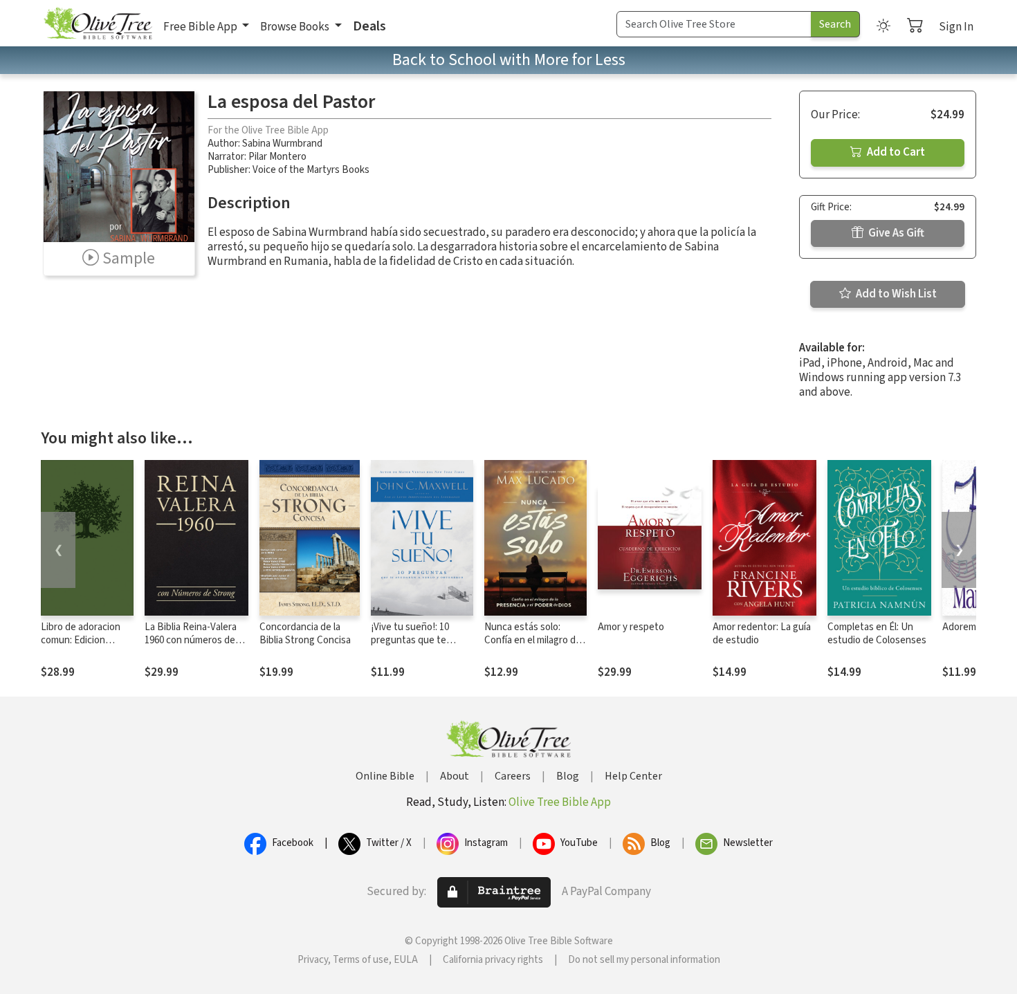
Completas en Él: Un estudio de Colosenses (876, 633)
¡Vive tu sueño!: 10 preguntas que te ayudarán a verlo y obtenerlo (410, 647)
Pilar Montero (277, 156)
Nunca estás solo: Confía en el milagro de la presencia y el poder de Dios (532, 647)
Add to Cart (895, 152)
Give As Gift (895, 233)
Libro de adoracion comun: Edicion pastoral (80, 640)
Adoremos (964, 627)
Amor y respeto (631, 627)
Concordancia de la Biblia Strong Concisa (305, 633)
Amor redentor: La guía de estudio (762, 633)
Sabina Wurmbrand (282, 143)
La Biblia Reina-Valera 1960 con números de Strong (191, 640)
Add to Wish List (895, 294)
